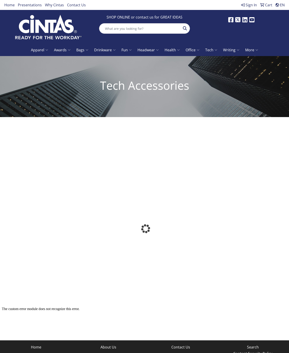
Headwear (146, 49)
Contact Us (76, 4)
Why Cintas (54, 4)
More (249, 49)
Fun (124, 49)
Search (253, 347)
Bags (80, 49)
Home (9, 4)
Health (170, 49)
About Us (108, 347)
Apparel (37, 49)
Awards (60, 49)
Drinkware (103, 49)
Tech (209, 49)
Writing (229, 49)
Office (191, 49)
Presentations (30, 4)
